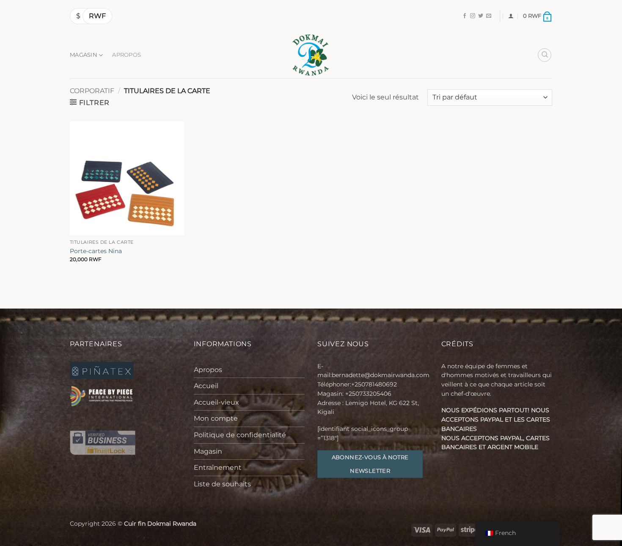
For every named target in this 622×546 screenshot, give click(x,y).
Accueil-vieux (216, 402)
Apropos (126, 55)
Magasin (83, 55)
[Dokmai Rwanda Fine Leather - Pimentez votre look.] (311, 55)
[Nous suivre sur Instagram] (472, 16)
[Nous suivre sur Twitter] (480, 16)
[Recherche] (544, 55)
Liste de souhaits (222, 484)
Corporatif (92, 91)
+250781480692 (375, 384)
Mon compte (216, 418)
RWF (97, 16)
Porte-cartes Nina (96, 251)
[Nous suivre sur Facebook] (464, 16)
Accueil (206, 386)
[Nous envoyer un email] (488, 16)
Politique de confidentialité (240, 435)
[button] (511, 16)
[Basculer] (299, 369)
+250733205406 (368, 393)
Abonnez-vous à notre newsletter (370, 464)
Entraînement (218, 467)
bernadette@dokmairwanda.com (380, 375)
